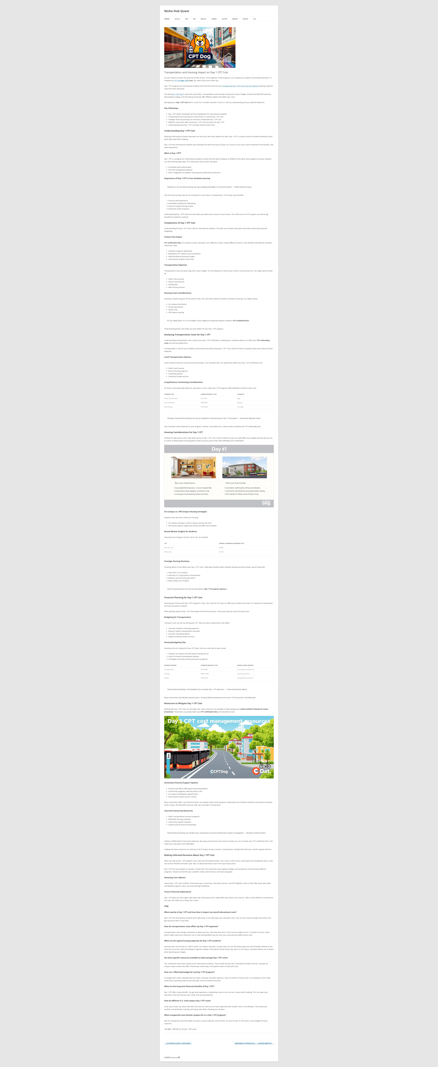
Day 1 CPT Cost (177, 94)
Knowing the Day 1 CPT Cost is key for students (240, 86)
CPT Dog (181, 80)
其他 (254, 19)
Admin (194, 1029)
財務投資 (245, 19)
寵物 (186, 19)
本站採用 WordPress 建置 (172, 1057)
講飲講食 (235, 19)
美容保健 (224, 19)
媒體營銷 (167, 19)
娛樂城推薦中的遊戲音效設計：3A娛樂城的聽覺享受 (254, 1043)
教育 (194, 19)
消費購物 (214, 19)
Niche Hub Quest (176, 11)
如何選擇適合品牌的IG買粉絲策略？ (178, 1043)
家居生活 (177, 19)
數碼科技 (203, 19)
